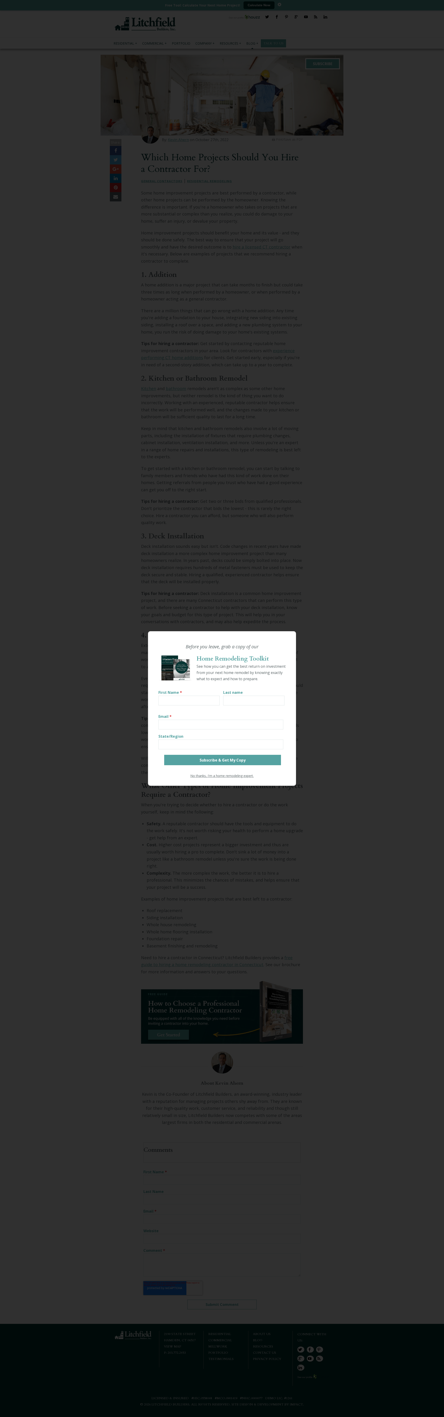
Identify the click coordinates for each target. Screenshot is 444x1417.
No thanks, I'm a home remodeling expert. (222, 776)
